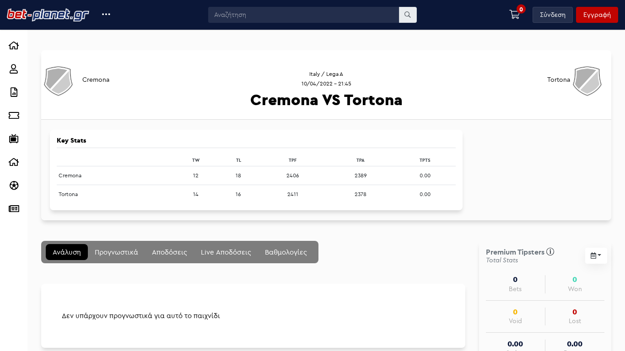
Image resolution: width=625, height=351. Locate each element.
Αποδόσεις (169, 252)
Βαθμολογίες (286, 252)
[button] (106, 14)
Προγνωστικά (116, 252)
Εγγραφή (597, 15)
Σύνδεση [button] (553, 15)
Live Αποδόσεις (226, 252)
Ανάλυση (67, 252)
